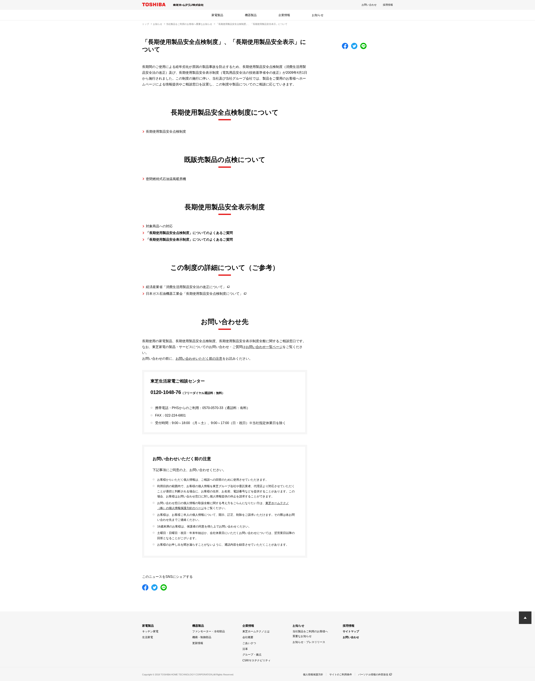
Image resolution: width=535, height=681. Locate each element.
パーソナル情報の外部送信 (373, 674)
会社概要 (247, 637)
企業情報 (284, 15)
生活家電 (147, 637)
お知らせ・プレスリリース (309, 642)
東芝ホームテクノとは (256, 631)
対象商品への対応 (159, 226)
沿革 (245, 649)
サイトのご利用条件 (340, 674)
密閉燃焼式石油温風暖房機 (166, 179)
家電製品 (217, 15)
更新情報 (197, 643)
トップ (145, 24)
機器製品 (251, 15)
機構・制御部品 (201, 637)
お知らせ (318, 15)
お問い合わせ (369, 4)
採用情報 (388, 4)
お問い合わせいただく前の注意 (199, 358)
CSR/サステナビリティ (256, 660)
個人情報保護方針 (313, 674)
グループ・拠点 (251, 654)
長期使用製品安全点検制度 (166, 131)
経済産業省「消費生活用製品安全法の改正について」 (186, 287)
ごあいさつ (249, 643)
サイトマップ (351, 631)
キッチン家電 (150, 631)
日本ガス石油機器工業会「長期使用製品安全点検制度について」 (194, 293)
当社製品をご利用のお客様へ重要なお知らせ (189, 24)
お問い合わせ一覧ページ (264, 347)
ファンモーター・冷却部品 (208, 631)
